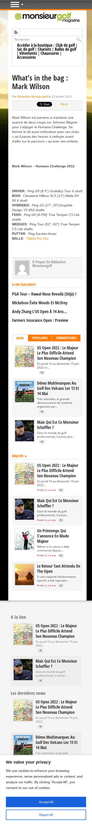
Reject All (46, 815)
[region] (46, 789)
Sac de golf (25, 49)
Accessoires (26, 57)
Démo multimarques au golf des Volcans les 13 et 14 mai (58, 388)
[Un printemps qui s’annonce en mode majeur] (24, 549)
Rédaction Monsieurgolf (32, 96)
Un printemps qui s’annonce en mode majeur (53, 536)
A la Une (18, 617)
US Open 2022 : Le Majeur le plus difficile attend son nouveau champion (57, 353)
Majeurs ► (20, 456)
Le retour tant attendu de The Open (58, 568)
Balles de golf (65, 49)
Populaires (40, 338)
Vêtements (28, 53)
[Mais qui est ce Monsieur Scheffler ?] (24, 440)
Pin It (64, 104)
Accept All (46, 802)
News (20, 338)
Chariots (44, 49)
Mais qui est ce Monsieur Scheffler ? (58, 424)
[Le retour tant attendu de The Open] (24, 584)
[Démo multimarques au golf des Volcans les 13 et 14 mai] (24, 401)
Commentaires (66, 338)
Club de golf (65, 45)
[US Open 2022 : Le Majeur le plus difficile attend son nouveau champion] (24, 366)
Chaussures (50, 53)
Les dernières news (28, 693)
